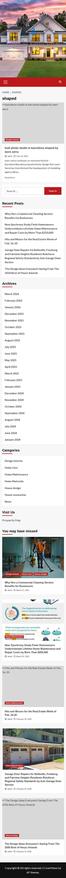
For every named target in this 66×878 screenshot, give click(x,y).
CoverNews (51, 868)
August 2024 (12, 419)
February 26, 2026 (23, 719)
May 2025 (10, 360)
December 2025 (14, 313)
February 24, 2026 (23, 851)
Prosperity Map (11, 520)
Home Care (11, 467)
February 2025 (13, 380)
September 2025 (15, 333)
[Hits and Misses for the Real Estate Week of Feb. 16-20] (33, 686)
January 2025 (12, 386)
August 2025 (12, 340)
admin (9, 156)
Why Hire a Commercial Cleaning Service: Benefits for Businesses (29, 215)
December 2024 (14, 393)
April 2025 (11, 366)
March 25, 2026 (22, 656)
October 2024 (13, 406)
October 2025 (13, 327)
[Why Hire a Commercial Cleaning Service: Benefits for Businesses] (33, 557)
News (8, 501)
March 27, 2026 (22, 590)
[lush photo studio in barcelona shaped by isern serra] (33, 123)
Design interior (12, 140)
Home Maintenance (16, 474)
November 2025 (14, 320)
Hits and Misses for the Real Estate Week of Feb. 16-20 (31, 241)
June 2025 (11, 353)
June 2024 (11, 433)
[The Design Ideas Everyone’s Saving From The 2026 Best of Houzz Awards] (33, 818)
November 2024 (14, 399)
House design (13, 488)
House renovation (15, 494)
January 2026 (12, 307)
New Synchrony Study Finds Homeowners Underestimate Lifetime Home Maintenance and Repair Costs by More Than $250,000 (31, 228)
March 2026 (12, 293)
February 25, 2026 (23, 789)
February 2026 (13, 300)
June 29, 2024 (22, 156)
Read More (10, 177)
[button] (5, 81)
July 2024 (10, 426)
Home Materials (14, 481)
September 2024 (15, 413)
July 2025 (10, 346)
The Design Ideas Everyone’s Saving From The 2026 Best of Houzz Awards (32, 270)
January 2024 (12, 439)
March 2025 (12, 373)
